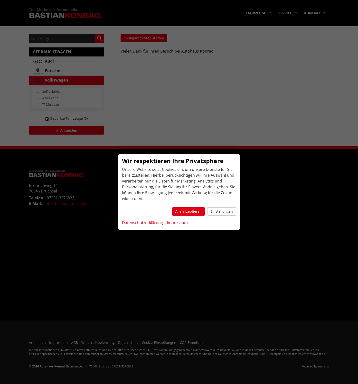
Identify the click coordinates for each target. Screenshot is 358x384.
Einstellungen (221, 211)
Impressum (177, 222)
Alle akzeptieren (188, 211)
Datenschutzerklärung (142, 222)
